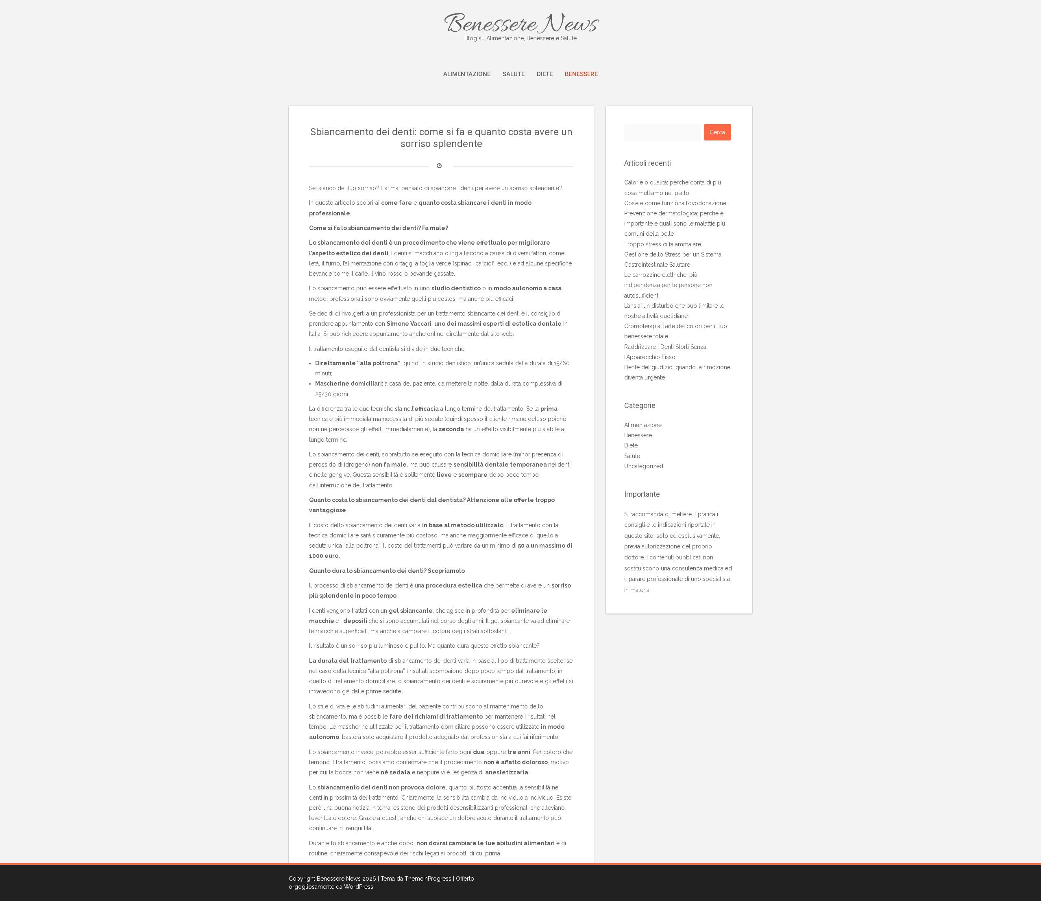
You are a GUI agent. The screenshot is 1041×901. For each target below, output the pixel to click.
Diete (545, 74)
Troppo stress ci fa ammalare (662, 244)
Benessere (581, 74)
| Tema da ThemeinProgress (414, 878)
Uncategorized (643, 466)
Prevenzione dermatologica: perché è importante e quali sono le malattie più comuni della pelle (674, 223)
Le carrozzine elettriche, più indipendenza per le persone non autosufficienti (668, 285)
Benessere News (520, 25)
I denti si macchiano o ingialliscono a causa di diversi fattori (468, 253)
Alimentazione (466, 74)
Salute (514, 74)
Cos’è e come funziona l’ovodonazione (675, 203)
